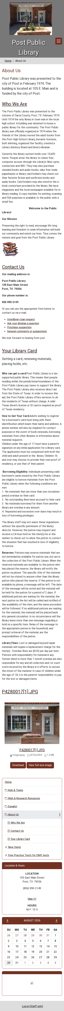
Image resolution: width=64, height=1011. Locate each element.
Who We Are (14, 104)
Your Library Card (19, 350)
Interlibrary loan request (21, 319)
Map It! (32, 898)
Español (12, 806)
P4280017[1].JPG (20, 691)
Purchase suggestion (19, 327)
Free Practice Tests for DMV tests (28, 855)
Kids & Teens (15, 790)
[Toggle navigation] (58, 41)
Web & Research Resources (23, 798)
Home (8, 60)
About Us (13, 814)
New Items (14, 847)
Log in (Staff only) (32, 1006)
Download (18, 765)
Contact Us (13, 267)
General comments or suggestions (27, 331)
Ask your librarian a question (23, 323)
